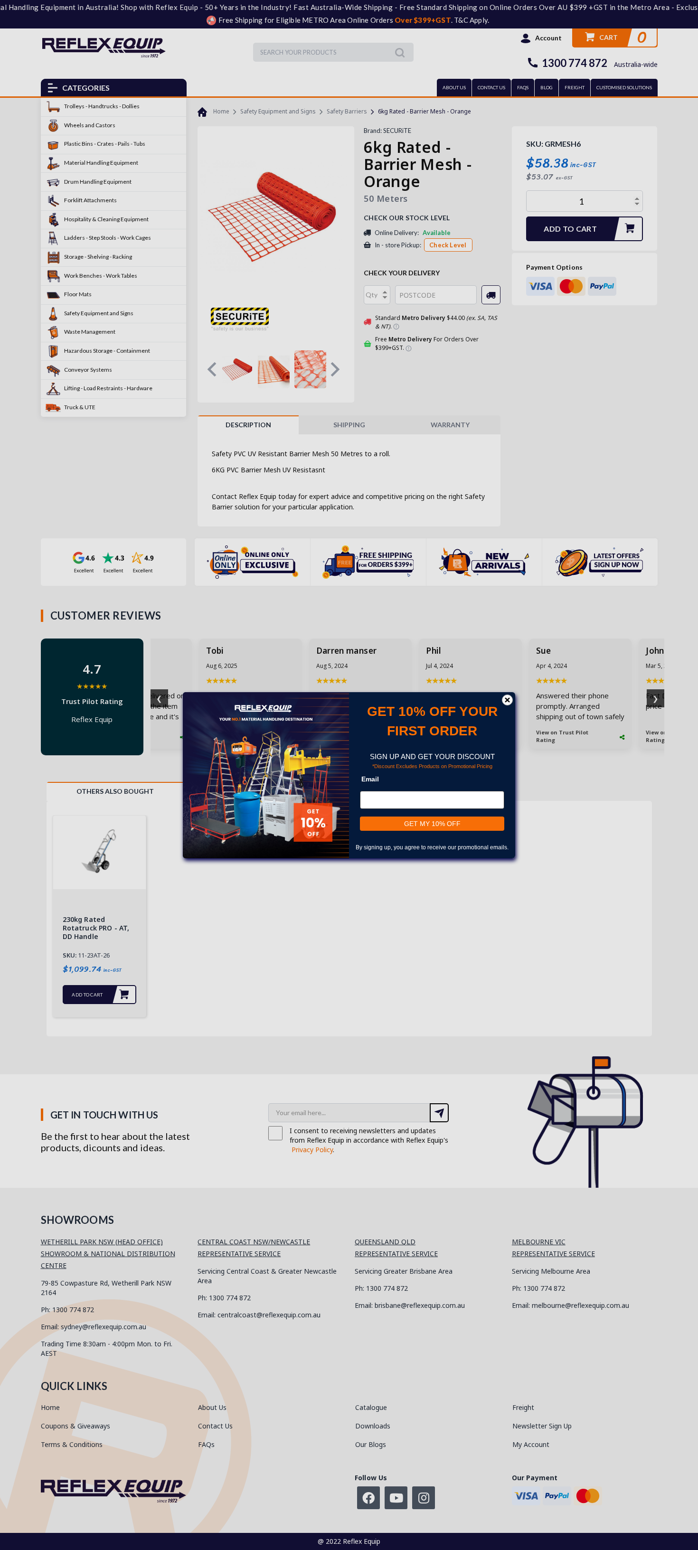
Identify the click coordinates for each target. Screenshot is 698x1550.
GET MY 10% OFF (432, 823)
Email (370, 779)
